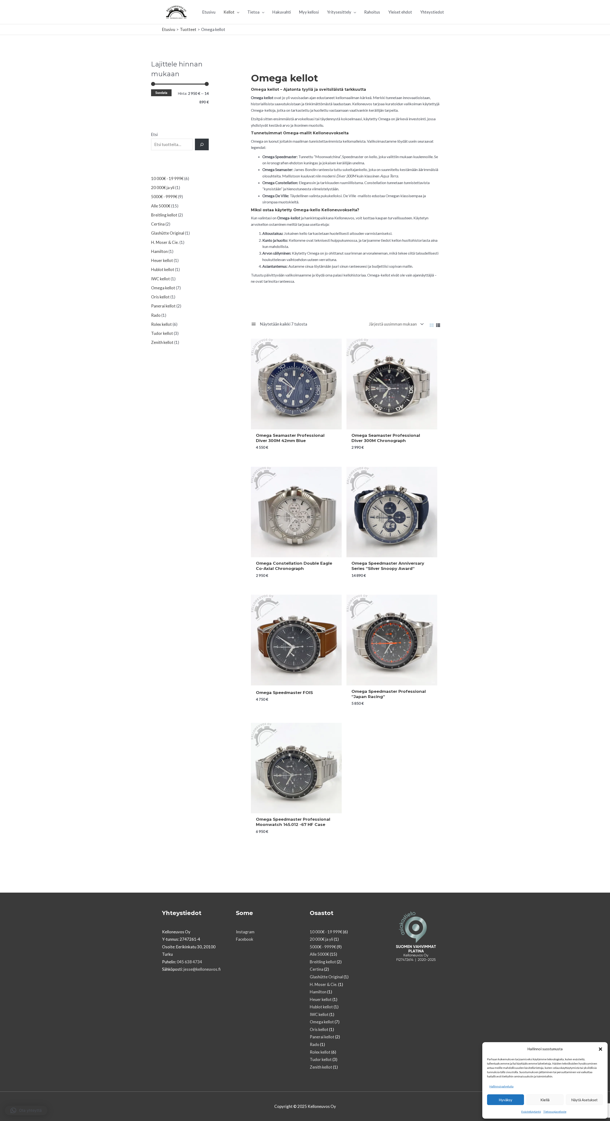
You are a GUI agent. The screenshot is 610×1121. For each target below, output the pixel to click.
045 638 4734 (189, 961)
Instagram (245, 931)
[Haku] (202, 145)
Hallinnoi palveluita (501, 1086)
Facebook (244, 939)
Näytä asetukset (584, 1100)
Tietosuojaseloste (554, 1111)
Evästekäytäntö (531, 1111)
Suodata (161, 93)
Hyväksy (505, 1100)
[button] (600, 1049)
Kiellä (544, 1100)
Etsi (154, 134)
